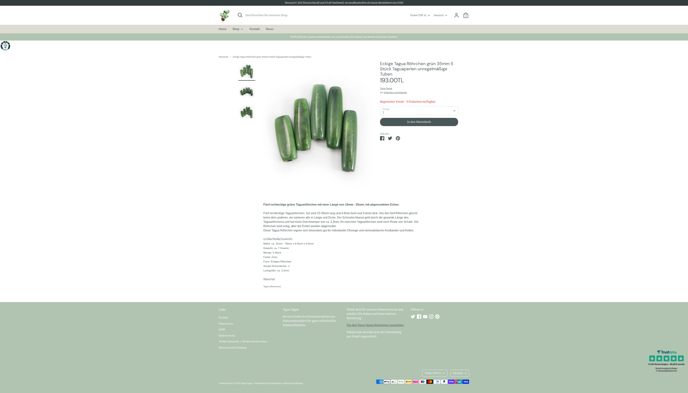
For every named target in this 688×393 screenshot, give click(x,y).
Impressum (226, 324)
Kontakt (255, 29)
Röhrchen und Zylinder (395, 92)
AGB (222, 329)
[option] (318, 126)
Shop (236, 29)
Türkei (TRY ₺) (418, 15)
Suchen (223, 317)
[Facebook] (419, 316)
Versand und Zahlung (233, 348)
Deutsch (439, 15)
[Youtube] (425, 316)
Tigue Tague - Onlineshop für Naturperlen (261, 383)
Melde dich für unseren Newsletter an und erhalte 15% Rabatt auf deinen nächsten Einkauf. (344, 36)
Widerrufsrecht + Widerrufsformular (243, 341)
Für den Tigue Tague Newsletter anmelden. (375, 325)
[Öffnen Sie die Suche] (240, 15)
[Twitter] (413, 316)
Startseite (223, 57)
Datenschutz (227, 336)
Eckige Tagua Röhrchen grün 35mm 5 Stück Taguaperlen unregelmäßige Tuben (272, 57)
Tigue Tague (386, 88)
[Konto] (456, 15)
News (270, 29)
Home (222, 29)
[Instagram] (431, 316)
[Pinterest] (437, 316)
